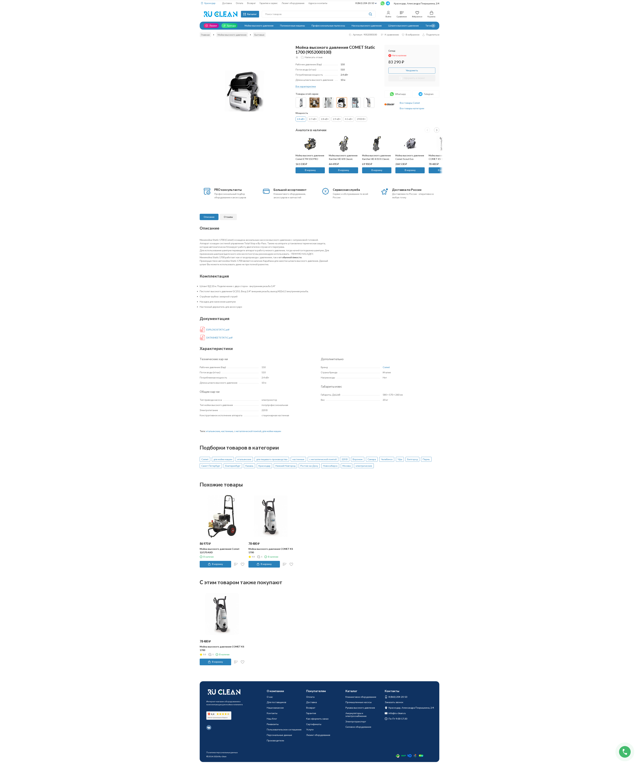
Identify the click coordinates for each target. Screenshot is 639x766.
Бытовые (259, 34)
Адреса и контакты (317, 3)
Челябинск (387, 459)
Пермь (426, 459)
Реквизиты (273, 724)
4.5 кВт (349, 119)
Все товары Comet (410, 102)
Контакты (272, 713)
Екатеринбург (232, 465)
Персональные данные (279, 735)
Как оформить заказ (317, 718)
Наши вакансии (275, 707)
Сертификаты (313, 724)
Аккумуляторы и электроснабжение (356, 714)
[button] (433, 26)
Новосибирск (330, 465)
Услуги (310, 729)
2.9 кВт (337, 119)
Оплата (239, 3)
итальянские (213, 431)
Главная (205, 34)
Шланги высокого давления (403, 25)
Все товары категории (412, 108)
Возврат (251, 3)
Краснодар (264, 465)
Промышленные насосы (358, 702)
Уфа (400, 459)
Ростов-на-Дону (309, 465)
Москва (346, 465)
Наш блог (272, 718)
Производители (275, 740)
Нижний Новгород (285, 465)
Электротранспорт (355, 721)
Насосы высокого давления (367, 25)
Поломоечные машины (292, 25)
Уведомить (412, 70)
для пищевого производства (271, 459)
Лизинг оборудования (293, 3)
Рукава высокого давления (360, 707)
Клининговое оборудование (360, 696)
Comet (386, 367)
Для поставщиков (276, 702)
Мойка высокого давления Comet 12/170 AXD (219, 550)
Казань (249, 465)
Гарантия (311, 713)
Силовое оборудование (358, 726)
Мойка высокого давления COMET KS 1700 (270, 550)
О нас (270, 696)
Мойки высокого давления (259, 25)
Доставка (227, 3)
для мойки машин (271, 431)
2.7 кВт (313, 119)
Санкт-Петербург (210, 465)
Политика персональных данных (222, 752)
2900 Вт (361, 119)
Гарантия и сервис (269, 3)
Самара (372, 459)
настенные (227, 431)
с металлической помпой (247, 431)
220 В (345, 459)
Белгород (412, 459)
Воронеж (358, 459)
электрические (364, 465)
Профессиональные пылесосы (328, 25)
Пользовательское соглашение (284, 729)
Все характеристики (306, 86)
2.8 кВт (325, 119)
